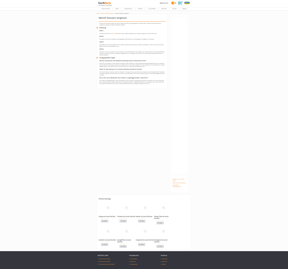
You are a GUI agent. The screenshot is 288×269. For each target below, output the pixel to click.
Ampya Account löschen (107, 216)
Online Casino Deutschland (179, 182)
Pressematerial (133, 264)
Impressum (164, 261)
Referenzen (133, 261)
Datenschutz (165, 258)
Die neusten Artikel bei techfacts (106, 264)
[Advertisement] (179, 44)
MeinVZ (113, 33)
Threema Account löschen (126, 216)
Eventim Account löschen (107, 240)
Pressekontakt (133, 258)
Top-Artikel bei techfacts (104, 261)
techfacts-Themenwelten (104, 258)
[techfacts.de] (104, 3)
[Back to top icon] (280, 265)
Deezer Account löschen (144, 216)
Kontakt (163, 264)
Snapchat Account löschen (145, 240)
